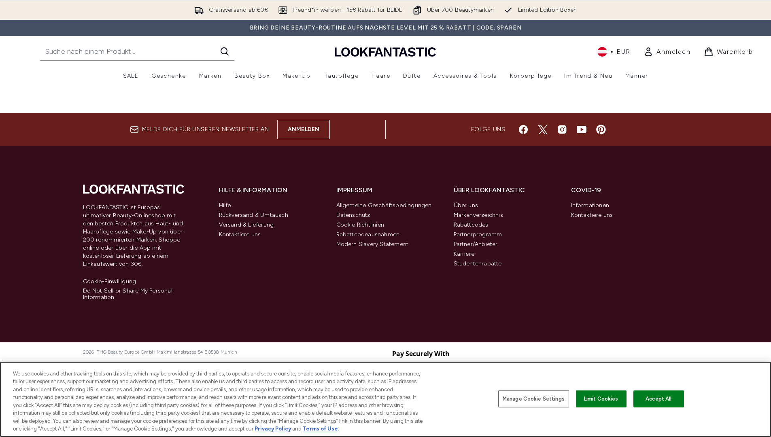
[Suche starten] (224, 51)
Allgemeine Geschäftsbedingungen (384, 205)
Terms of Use (320, 429)
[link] (667, 52)
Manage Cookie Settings (534, 399)
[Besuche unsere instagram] (562, 129)
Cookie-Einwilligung (109, 281)
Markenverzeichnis (478, 215)
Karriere (464, 253)
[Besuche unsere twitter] (542, 129)
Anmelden (304, 129)
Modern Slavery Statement (372, 244)
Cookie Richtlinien (360, 224)
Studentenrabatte (478, 263)
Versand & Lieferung (246, 224)
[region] (385, 399)
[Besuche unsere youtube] (581, 129)
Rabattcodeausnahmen (368, 234)
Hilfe (225, 205)
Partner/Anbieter (476, 244)
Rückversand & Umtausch (253, 215)
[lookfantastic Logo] (385, 52)
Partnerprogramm (478, 234)
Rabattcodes (471, 224)
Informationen (590, 205)
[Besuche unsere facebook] (523, 129)
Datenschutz (353, 215)
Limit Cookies (601, 399)
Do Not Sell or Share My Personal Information (127, 294)
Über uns (466, 205)
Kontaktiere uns (240, 234)
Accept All (658, 399)
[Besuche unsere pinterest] (601, 129)
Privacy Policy (273, 429)
